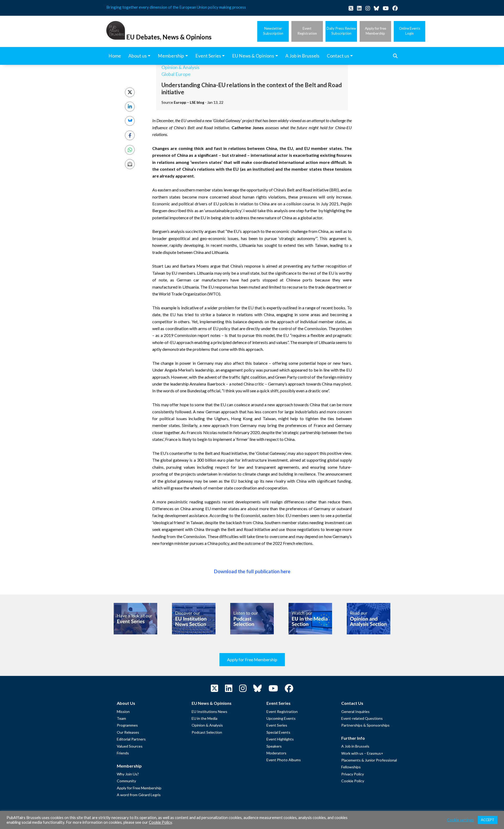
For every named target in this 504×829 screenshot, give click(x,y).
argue (215, 265)
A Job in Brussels (355, 746)
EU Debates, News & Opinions (169, 37)
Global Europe (176, 74)
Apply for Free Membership (252, 659)
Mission (123, 711)
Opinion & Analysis (180, 67)
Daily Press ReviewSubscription (341, 30)
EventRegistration (307, 30)
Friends (123, 753)
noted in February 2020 (239, 432)
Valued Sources (130, 746)
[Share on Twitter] (130, 92)
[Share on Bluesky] (130, 121)
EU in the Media (204, 718)
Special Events (278, 732)
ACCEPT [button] (487, 820)
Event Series (276, 725)
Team (121, 718)
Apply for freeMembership (375, 30)
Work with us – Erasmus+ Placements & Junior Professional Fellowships (369, 760)
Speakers (274, 746)
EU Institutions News (209, 711)
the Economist (247, 515)
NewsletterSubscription (273, 30)
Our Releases (128, 732)
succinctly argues (200, 231)
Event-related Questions (362, 718)
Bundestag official (203, 390)
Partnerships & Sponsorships (365, 725)
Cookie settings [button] (460, 820)
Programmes (127, 725)
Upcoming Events (281, 718)
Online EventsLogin (409, 30)
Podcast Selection (207, 732)
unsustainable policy (223, 210)
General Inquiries (355, 711)
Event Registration (282, 711)
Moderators (276, 753)
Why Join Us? (128, 774)
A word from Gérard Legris (139, 794)
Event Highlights (280, 739)
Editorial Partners (131, 739)
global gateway (174, 459)
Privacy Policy (352, 774)
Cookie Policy (352, 781)
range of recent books (325, 307)
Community (126, 781)
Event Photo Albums (283, 760)
